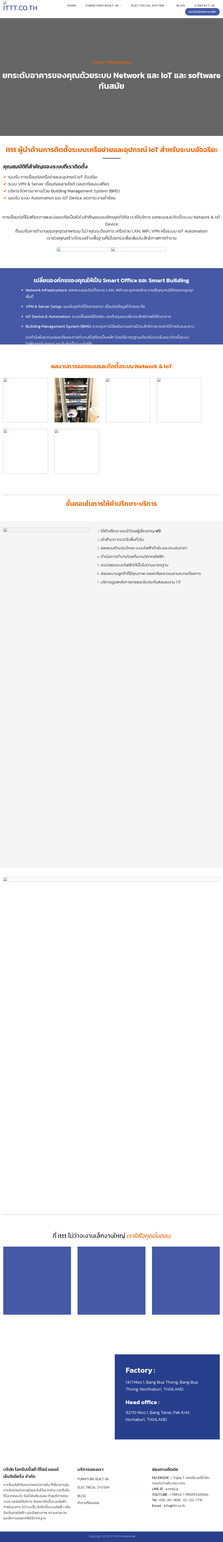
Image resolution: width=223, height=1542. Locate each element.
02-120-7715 (192, 1500)
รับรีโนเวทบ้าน (46, 1490)
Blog (180, 5)
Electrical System (147, 5)
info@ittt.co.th (174, 1505)
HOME (71, 5)
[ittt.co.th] (20, 9)
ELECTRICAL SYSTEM (93, 1487)
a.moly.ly (172, 1488)
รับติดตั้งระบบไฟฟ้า (50, 1506)
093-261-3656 (170, 1500)
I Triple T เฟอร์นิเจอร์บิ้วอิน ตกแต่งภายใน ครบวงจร (180, 1480)
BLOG (82, 1495)
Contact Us (204, 5)
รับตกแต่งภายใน (20, 1490)
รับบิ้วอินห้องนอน (35, 1495)
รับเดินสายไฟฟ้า (14, 1512)
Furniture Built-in (102, 5)
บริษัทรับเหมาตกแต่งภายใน (31, 1484)
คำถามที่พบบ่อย (88, 1502)
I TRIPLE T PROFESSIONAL (189, 1494)
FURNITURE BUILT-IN (93, 1479)
